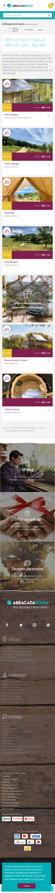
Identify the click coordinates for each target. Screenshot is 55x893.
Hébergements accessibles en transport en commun (22, 746)
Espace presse (28, 861)
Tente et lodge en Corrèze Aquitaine (20, 431)
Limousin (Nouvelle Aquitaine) (23, 428)
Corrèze (42, 428)
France (6, 428)
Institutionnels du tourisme (12, 791)
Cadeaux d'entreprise (10, 779)
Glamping (6, 726)
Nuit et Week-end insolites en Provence (17, 654)
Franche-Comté (8, 723)
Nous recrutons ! (8, 809)
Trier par (40, 30)
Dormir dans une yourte (11, 696)
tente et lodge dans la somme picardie (33, 70)
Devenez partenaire (27, 569)
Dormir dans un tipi (9, 702)
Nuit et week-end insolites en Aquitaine (17, 646)
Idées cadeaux (8, 743)
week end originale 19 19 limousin (23, 64)
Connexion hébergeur (10, 803)
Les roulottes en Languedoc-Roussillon (17, 732)
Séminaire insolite (9, 800)
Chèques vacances (9, 785)
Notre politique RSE (9, 788)
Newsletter (6, 776)
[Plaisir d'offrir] (50, 5)
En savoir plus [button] (37, 879)
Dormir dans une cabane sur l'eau (15, 684)
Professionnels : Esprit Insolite (13, 773)
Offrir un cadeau (27, 519)
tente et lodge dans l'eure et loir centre (32, 58)
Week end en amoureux (11, 738)
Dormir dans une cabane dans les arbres (18, 681)
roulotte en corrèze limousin (32, 55)
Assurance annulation (10, 806)
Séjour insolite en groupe (11, 794)
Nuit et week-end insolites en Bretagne (17, 649)
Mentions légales (43, 861)
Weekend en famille (10, 741)
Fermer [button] (27, 886)
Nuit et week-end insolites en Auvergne (17, 651)
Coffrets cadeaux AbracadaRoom (15, 752)
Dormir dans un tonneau (11, 699)
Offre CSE (6, 782)
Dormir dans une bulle (10, 687)
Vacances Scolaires (9, 797)
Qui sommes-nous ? (12, 861)
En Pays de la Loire (9, 657)
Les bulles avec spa (9, 735)
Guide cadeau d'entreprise (12, 749)
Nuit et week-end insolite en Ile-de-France (18, 660)
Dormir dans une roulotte (12, 693)
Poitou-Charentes (9, 729)
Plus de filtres (29, 30)
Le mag (27, 470)
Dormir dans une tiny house (13, 690)
